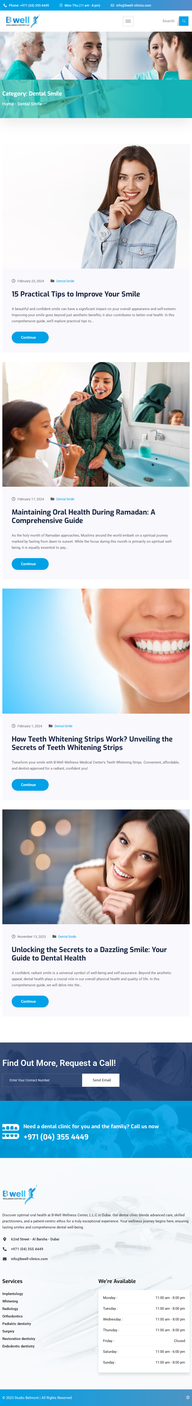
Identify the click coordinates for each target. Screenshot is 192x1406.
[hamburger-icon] (128, 21)
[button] (183, 21)
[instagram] (186, 1397)
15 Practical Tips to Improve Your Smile (76, 294)
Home (8, 103)
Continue (29, 337)
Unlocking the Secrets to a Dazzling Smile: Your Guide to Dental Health (89, 954)
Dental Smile (65, 281)
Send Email (102, 1080)
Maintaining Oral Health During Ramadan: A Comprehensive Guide (83, 516)
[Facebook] (179, 1397)
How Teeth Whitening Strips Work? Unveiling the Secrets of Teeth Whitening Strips (92, 743)
